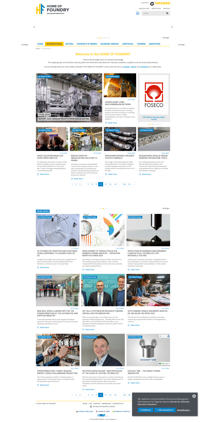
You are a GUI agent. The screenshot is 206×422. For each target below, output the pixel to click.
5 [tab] (106, 38)
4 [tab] (104, 38)
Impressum (106, 403)
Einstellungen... (184, 410)
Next (172, 27)
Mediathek (154, 44)
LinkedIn (126, 67)
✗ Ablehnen (145, 410)
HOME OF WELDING (86, 411)
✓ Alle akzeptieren (165, 410)
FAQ (90, 403)
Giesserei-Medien (109, 44)
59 (125, 395)
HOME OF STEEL (104, 411)
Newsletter (156, 8)
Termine (141, 44)
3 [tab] (102, 38)
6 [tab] (109, 38)
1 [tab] (97, 38)
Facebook (144, 67)
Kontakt (166, 8)
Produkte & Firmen (87, 44)
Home (40, 44)
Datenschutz (118, 403)
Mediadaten (144, 8)
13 (115, 184)
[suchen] (167, 13)
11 (105, 184)
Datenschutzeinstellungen (104, 407)
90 (125, 184)
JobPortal (128, 44)
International (54, 44)
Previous (34, 27)
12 (110, 184)
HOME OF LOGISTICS (122, 411)
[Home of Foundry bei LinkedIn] (137, 13)
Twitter (133, 67)
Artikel (69, 44)
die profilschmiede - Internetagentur (103, 419)
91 (129, 184)
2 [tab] (99, 38)
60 (129, 395)
